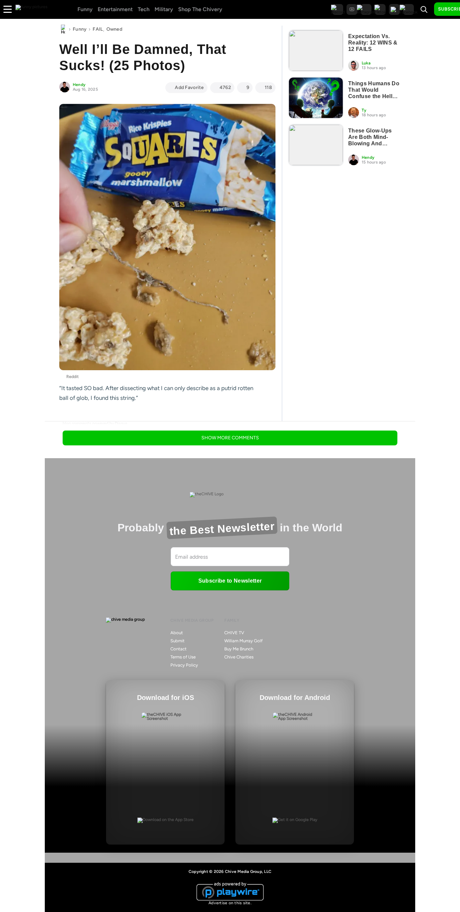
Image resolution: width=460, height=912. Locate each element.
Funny (85, 9)
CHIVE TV (234, 632)
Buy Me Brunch (238, 648)
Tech (144, 9)
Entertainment (115, 9)
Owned (114, 29)
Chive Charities (239, 656)
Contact (178, 648)
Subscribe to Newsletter (230, 581)
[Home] (63, 29)
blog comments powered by (95, 423)
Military (164, 9)
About (176, 632)
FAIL (98, 29)
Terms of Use (183, 656)
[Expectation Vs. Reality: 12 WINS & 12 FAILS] (316, 50)
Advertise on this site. (230, 903)
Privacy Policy (184, 665)
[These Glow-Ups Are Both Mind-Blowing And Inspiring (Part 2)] (316, 145)
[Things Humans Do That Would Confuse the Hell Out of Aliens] (316, 98)
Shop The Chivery (200, 9)
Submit (177, 640)
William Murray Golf (243, 640)
